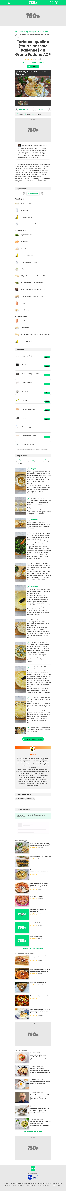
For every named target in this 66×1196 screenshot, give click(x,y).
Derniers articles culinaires (33, 1132)
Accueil (17, 31)
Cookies (47, 1185)
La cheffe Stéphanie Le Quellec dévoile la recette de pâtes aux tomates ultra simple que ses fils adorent (40, 1057)
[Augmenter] (42, 193)
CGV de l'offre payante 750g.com (13, 1185)
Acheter (47, 357)
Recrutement (41, 1183)
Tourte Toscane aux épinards (40, 857)
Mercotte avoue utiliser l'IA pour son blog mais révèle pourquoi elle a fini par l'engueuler (39, 1097)
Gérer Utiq (32, 1187)
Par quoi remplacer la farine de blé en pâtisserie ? (40, 1082)
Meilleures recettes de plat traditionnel (29, 31)
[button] (38, 109)
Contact (12, 1183)
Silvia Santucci (29, 145)
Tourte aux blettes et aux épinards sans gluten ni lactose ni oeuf (39, 885)
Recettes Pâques (30, 798)
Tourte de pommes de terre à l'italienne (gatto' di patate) (40, 844)
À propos (6, 1183)
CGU (57, 1183)
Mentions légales (51, 1183)
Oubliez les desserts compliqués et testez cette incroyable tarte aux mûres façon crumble (39, 1070)
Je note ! (34, 67)
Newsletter (18, 1183)
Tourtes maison (44, 31)
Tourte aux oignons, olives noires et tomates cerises (39, 871)
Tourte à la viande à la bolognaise (38, 911)
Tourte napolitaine (36, 896)
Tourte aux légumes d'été (39, 996)
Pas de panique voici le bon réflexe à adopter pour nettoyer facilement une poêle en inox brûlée (39, 1110)
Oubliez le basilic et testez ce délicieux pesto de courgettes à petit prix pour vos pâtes (40, 1123)
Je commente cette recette (33, 62)
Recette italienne (20, 798)
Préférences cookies (55, 1185)
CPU (60, 1183)
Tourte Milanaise (36, 936)
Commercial (34, 1183)
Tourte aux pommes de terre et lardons (40, 957)
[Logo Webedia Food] (33, 1177)
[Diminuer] (24, 193)
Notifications (26, 1183)
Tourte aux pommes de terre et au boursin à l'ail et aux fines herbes (40, 1011)
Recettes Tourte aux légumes (33, 948)
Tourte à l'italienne (36, 923)
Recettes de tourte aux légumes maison (25, 32)
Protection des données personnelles (33, 1185)
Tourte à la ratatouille (38, 982)
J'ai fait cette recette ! (33, 739)
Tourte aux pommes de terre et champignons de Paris (40, 970)
